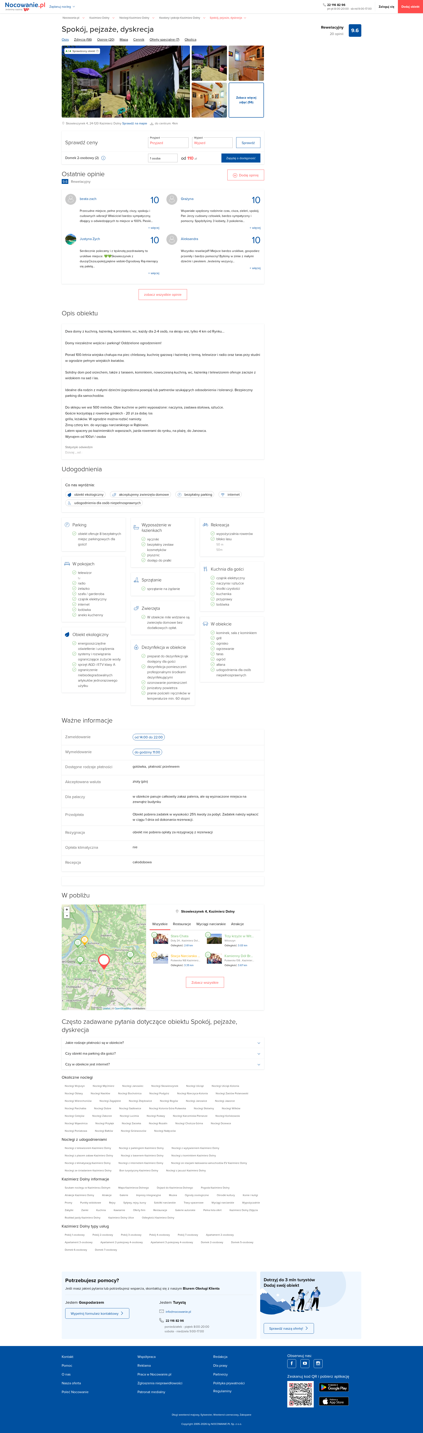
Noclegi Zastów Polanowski (232, 1093)
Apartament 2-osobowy (220, 1235)
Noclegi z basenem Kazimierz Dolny (142, 1155)
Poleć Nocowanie (75, 1391)
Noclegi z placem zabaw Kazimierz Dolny (89, 1155)
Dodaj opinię (249, 175)
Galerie (124, 1195)
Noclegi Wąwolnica (76, 1123)
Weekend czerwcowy (225, 1414)
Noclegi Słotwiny (204, 1108)
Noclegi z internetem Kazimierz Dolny (141, 1163)
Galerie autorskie (185, 1210)
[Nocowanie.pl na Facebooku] (291, 1363)
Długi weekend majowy (185, 1414)
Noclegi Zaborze (102, 1116)
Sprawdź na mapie (134, 123)
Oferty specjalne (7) (164, 39)
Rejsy (112, 1202)
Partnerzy (220, 1374)
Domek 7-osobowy (106, 1250)
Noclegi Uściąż (195, 1086)
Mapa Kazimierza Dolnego (133, 1187)
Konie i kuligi (250, 1195)
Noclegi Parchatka (75, 1108)
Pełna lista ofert (212, 1210)
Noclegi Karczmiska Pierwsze (190, 1116)
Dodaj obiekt (410, 6)
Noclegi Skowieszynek (164, 1086)
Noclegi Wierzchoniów (78, 1101)
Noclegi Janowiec (132, 1086)
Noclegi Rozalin (158, 1123)
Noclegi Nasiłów (100, 1093)
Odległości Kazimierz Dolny (158, 1217)
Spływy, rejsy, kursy (134, 1202)
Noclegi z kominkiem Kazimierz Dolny (193, 1155)
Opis (65, 39)
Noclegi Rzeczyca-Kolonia (192, 1093)
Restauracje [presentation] (182, 923)
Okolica (190, 39)
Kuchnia (101, 1210)
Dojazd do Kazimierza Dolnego (175, 1187)
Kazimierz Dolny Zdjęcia (244, 1210)
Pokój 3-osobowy (131, 1235)
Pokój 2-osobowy (103, 1235)
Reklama (144, 1365)
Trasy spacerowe (194, 1202)
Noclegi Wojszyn (75, 1086)
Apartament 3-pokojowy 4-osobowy (172, 1242)
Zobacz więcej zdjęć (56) (246, 99)
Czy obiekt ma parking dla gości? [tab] (90, 1053)
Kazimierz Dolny (110, 123)
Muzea (173, 1195)
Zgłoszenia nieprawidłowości (159, 1383)
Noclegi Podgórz (159, 1093)
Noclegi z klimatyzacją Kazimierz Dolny (88, 1163)
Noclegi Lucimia (129, 1116)
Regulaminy (222, 1391)
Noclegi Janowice (196, 1101)
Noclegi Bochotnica (129, 1093)
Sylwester (206, 1414)
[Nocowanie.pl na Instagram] (318, 1363)
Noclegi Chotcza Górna (189, 1123)
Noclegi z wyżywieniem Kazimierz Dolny (195, 1148)
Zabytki (69, 1210)
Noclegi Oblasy (74, 1093)
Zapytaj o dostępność (241, 158)
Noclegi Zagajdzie (110, 1101)
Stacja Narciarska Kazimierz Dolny (197, 955)
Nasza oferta (71, 1383)
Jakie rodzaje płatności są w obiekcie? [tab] (94, 1042)
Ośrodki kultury (226, 1195)
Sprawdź (248, 142)
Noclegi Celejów (74, 1116)
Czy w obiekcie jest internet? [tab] (87, 1064)
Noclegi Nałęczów (165, 1131)
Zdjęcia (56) (83, 39)
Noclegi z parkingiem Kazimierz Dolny (141, 1148)
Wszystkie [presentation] (160, 923)
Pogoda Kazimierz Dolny (215, 1187)
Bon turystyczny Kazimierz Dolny (138, 1170)
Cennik (138, 39)
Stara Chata (179, 936)
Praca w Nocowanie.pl (154, 1374)
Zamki (84, 1210)
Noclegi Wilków (231, 1108)
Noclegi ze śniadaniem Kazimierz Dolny (88, 1170)
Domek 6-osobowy (76, 1250)
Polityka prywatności (229, 1383)
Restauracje (160, 1210)
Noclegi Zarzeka (131, 1123)
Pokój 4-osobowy (159, 1235)
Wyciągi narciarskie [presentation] (211, 923)
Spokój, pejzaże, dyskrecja (108, 28)
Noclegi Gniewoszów (133, 1131)
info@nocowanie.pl (178, 1311)
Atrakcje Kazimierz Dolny (79, 1195)
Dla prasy (220, 1365)
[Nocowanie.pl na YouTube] (305, 1363)
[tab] (160, 924)
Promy (68, 1202)
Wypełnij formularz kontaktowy (95, 1313)
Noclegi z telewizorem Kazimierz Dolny (88, 1148)
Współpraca (146, 1356)
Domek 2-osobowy (212, 1242)
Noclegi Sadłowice (130, 1108)
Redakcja (220, 1356)
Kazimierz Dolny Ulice (121, 1217)
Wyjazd (198, 137)
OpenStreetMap (123, 1008)
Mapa (124, 39)
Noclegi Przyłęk (104, 1123)
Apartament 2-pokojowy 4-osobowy (121, 1242)
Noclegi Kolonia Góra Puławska (167, 1108)
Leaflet (106, 1008)
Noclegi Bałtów (104, 1131)
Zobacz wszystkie (205, 982)
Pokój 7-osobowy (188, 1235)
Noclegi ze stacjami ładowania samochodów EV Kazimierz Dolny (209, 1163)
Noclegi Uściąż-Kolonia (225, 1086)
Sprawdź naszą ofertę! (286, 1328)
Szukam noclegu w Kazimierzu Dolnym (87, 1187)
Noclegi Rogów (169, 1101)
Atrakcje (107, 1195)
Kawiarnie (119, 1210)
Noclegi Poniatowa (76, 1131)
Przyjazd (155, 137)
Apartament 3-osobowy (79, 1242)
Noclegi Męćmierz (103, 1086)
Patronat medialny (151, 1391)
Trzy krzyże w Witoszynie (243, 936)
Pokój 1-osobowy (75, 1235)
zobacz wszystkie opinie (163, 294)
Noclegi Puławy (156, 1116)
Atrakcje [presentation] (237, 923)
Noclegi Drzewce (221, 1123)
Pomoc (67, 1365)
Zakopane (245, 1414)
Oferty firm (139, 1210)
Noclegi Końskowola (227, 1116)
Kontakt (67, 1356)
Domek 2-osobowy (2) (82, 157)
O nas (66, 1374)
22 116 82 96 (336, 5)
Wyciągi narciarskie (223, 1202)
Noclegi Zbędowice (140, 1101)
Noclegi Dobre (102, 1108)
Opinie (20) (105, 39)
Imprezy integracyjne (148, 1195)
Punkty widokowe (90, 1202)
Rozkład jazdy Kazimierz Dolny (82, 1217)
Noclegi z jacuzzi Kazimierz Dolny (186, 1170)
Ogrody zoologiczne (197, 1195)
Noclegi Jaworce (225, 1101)
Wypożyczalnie (251, 1202)
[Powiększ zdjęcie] (209, 63)
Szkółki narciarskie (165, 1202)
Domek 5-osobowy (242, 1242)
